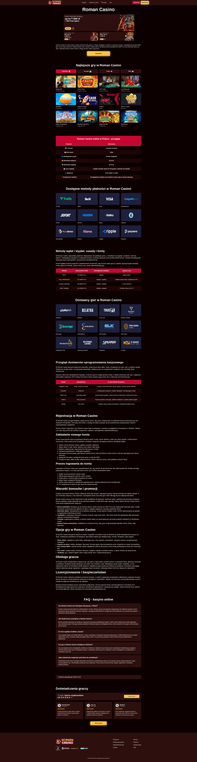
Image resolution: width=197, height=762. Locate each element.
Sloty (129, 71)
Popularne (65, 71)
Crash (108, 71)
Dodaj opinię (131, 696)
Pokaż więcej (98, 723)
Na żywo (86, 71)
